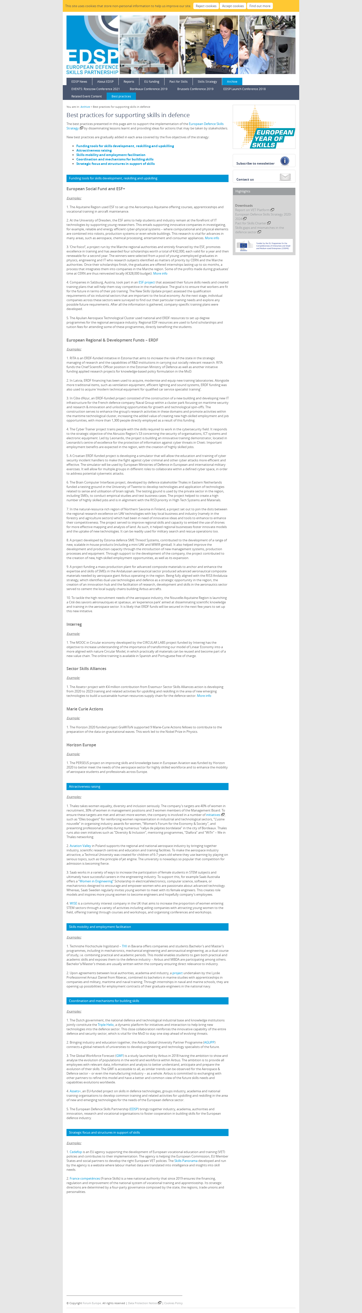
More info (212, 238)
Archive (232, 81)
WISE (73, 903)
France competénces (85, 1178)
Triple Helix (106, 1024)
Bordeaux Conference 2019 (148, 89)
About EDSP (105, 81)
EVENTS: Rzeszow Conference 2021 (95, 89)
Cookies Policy (173, 1303)
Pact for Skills (178, 81)
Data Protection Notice (142, 1303)
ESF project (147, 282)
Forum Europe (92, 1303)
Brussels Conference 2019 (195, 89)
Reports (129, 81)
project (177, 973)
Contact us (245, 179)
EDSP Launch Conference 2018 (244, 89)
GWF (119, 1055)
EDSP (134, 1109)
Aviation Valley (80, 846)
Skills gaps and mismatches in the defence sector (259, 229)
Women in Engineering (96, 881)
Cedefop (76, 1152)
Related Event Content (86, 96)
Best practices (121, 96)
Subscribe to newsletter (255, 163)
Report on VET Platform (252, 210)
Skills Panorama (185, 1160)
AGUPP (209, 1042)
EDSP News (79, 81)
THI (124, 946)
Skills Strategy (207, 81)
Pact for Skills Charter (250, 223)
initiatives (213, 815)
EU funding (151, 81)
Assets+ (75, 1091)
